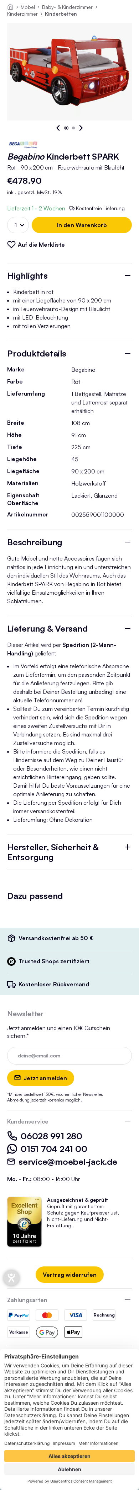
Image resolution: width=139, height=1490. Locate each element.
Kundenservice (27, 1121)
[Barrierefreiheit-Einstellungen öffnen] (11, 1278)
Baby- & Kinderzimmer (67, 7)
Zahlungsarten (27, 1299)
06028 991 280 (51, 1136)
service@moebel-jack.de (68, 1162)
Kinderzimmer (22, 14)
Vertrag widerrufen (70, 1274)
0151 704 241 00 (54, 1149)
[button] (58, 128)
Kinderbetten (61, 14)
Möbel (28, 7)
